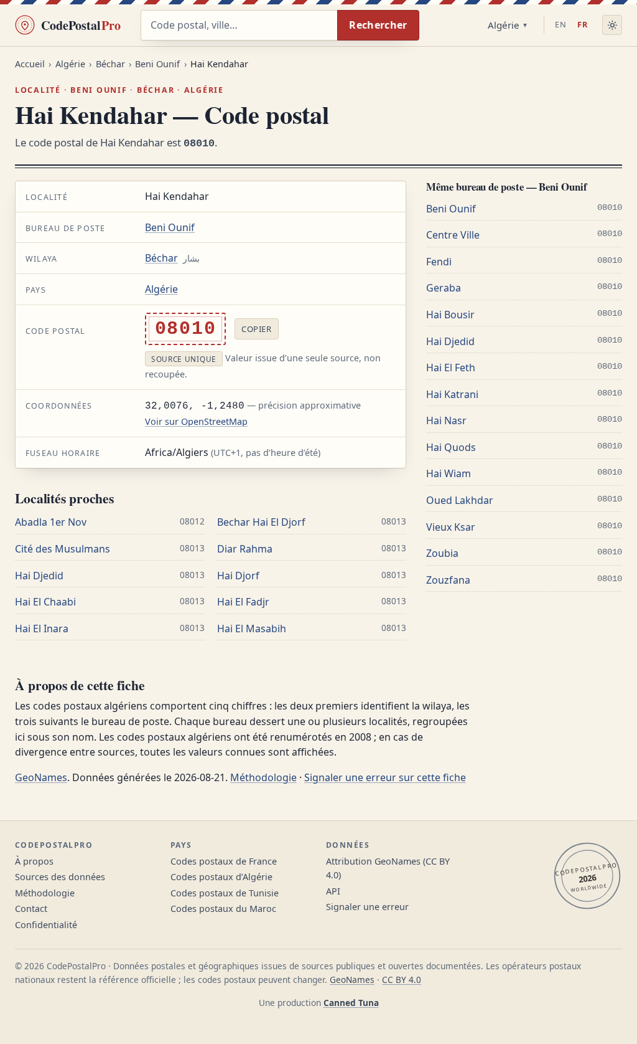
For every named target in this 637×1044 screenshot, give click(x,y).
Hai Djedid (39, 575)
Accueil (30, 64)
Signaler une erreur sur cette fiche (385, 777)
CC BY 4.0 (401, 979)
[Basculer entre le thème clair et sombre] (612, 25)
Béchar (110, 64)
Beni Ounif (157, 64)
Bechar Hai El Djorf (261, 522)
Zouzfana (448, 580)
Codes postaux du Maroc (223, 908)
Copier (256, 329)
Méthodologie (263, 777)
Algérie (503, 25)
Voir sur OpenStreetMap (196, 421)
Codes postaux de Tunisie (224, 893)
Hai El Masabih (251, 628)
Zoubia (442, 553)
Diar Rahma (244, 549)
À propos (34, 861)
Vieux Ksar (450, 527)
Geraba (443, 288)
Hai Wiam (448, 473)
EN (561, 24)
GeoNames (41, 777)
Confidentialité (46, 925)
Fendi (439, 261)
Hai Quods (451, 447)
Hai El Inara (41, 628)
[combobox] (239, 25)
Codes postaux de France (223, 861)
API (333, 891)
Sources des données (60, 877)
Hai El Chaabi (45, 602)
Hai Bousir (450, 314)
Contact (31, 908)
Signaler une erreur (367, 907)
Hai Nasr (446, 420)
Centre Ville (453, 235)
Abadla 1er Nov (50, 522)
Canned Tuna (351, 1002)
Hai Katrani (452, 394)
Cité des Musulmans (62, 549)
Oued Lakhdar (459, 500)
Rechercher (378, 25)
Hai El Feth (450, 367)
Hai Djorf (238, 575)
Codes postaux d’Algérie (221, 877)
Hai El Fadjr (243, 602)
